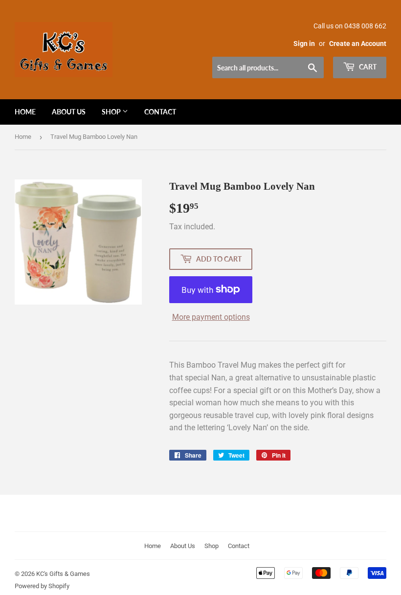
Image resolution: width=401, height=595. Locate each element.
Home (25, 112)
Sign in (304, 43)
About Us (69, 112)
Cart (367, 67)
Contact (160, 112)
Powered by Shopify (42, 586)
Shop (112, 112)
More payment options (211, 317)
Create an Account (357, 43)
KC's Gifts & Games (63, 573)
